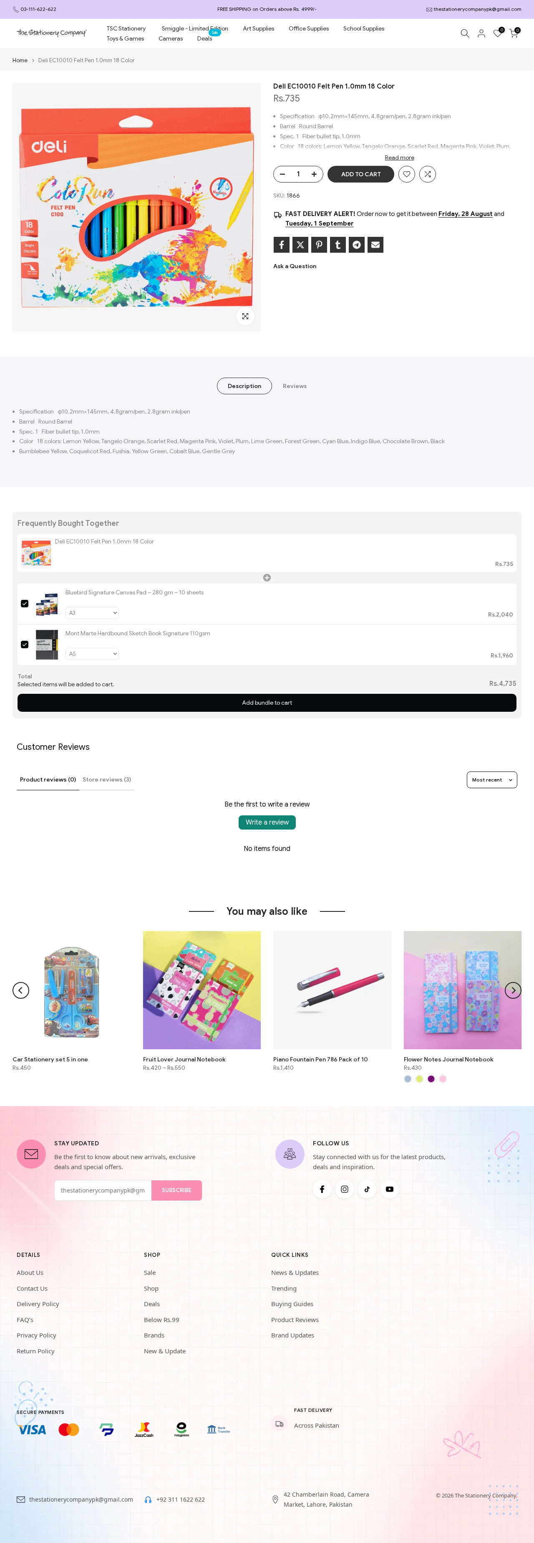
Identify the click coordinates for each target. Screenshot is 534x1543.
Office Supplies (309, 28)
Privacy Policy (36, 1335)
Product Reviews (295, 1319)
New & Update (165, 1351)
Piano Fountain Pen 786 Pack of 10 (320, 1059)
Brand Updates (292, 1335)
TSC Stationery (126, 28)
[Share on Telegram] (356, 244)
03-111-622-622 (38, 9)
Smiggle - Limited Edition (195, 28)
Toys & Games (125, 38)
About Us (30, 1272)
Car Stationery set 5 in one (50, 1059)
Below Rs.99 (161, 1319)
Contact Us (32, 1288)
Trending (284, 1288)
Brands (154, 1335)
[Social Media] (322, 1189)
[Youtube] (389, 1189)
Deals (207, 37)
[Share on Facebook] (281, 244)
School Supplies (363, 28)
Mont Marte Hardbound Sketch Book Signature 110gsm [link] (137, 633)
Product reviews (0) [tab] (48, 779)
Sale (150, 1272)
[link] (36, 553)
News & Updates (295, 1272)
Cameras (171, 38)
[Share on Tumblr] (338, 244)
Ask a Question (294, 266)
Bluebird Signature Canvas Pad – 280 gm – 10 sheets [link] (134, 592)
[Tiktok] (367, 1189)
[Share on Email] (375, 244)
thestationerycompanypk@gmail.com (477, 9)
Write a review (267, 822)
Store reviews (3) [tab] (107, 779)
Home (20, 60)
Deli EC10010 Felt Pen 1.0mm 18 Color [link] (104, 541)
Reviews (295, 386)
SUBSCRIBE (176, 1190)
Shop (151, 1288)
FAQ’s (25, 1319)
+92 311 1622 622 (180, 1499)
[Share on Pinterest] (319, 244)
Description (244, 386)
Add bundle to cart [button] (267, 702)
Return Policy (36, 1351)
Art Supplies (258, 28)
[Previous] (21, 990)
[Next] (513, 990)
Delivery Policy (38, 1303)
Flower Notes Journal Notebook (449, 1059)
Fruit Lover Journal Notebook (184, 1059)
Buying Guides (292, 1303)
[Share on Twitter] (300, 244)
